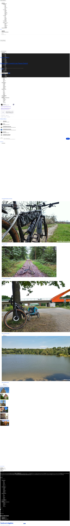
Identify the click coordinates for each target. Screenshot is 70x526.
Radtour (29, 523)
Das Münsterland (4, 3)
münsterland (23, 523)
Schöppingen (6, 7)
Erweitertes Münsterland (5, 22)
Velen (5, 8)
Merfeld (5, 13)
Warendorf (6, 21)
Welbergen (6, 69)
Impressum (3, 31)
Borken (5, 5)
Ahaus (5, 54)
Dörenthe (5, 23)
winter (62, 523)
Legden (4, 78)
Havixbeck (6, 12)
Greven (5, 65)
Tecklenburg (6, 27)
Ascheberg (4, 83)
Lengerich (6, 26)
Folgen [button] (68, 138)
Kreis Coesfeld (4, 9)
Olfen (5, 24)
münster (18, 523)
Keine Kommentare (4, 66)
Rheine (5, 19)
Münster (4, 71)
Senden (5, 64)
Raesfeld (4, 79)
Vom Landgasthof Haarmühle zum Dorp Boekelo (7, 198)
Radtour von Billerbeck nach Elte (5, 382)
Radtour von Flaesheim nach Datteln (5, 333)
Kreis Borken (4, 4)
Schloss (36, 523)
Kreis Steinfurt (4, 15)
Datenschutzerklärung (4, 34)
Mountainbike (12, 523)
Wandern (51, 523)
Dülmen (5, 11)
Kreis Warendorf (4, 20)
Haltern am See (6, 25)
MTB (15, 523)
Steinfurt (4, 94)
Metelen (5, 17)
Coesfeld (5, 60)
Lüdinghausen (4, 86)
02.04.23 (4, 245)
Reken (5, 56)
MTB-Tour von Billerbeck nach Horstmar (6, 278)
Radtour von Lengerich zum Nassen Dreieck (14, 63)
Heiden (5, 6)
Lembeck (6, 75)
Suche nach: (1, 72)
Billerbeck (6, 10)
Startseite (3, 30)
